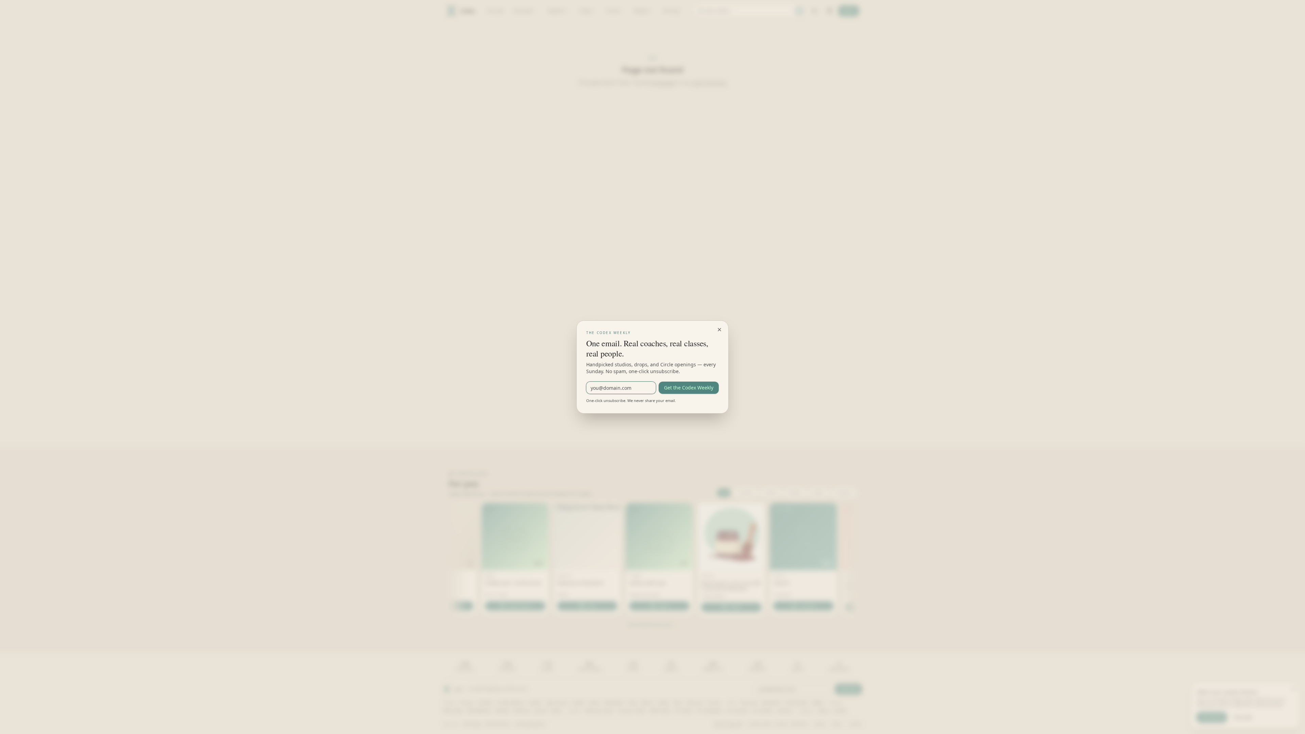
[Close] (719, 329)
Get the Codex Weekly (688, 387)
